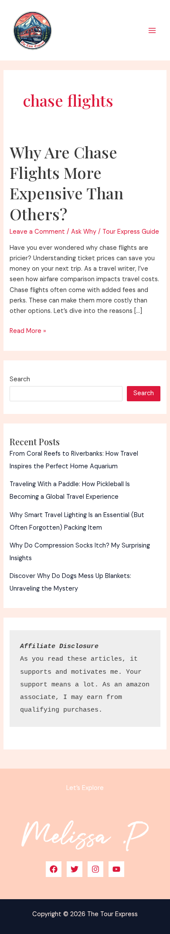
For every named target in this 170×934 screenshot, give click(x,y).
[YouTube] (116, 869)
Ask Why (83, 232)
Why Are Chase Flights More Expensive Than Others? (66, 182)
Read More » (28, 331)
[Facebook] (53, 869)
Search (20, 379)
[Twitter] (74, 869)
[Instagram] (95, 869)
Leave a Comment (37, 232)
